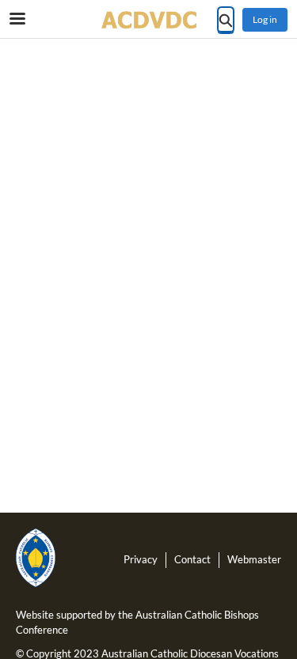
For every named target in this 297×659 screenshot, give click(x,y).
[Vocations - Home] (148, 19)
